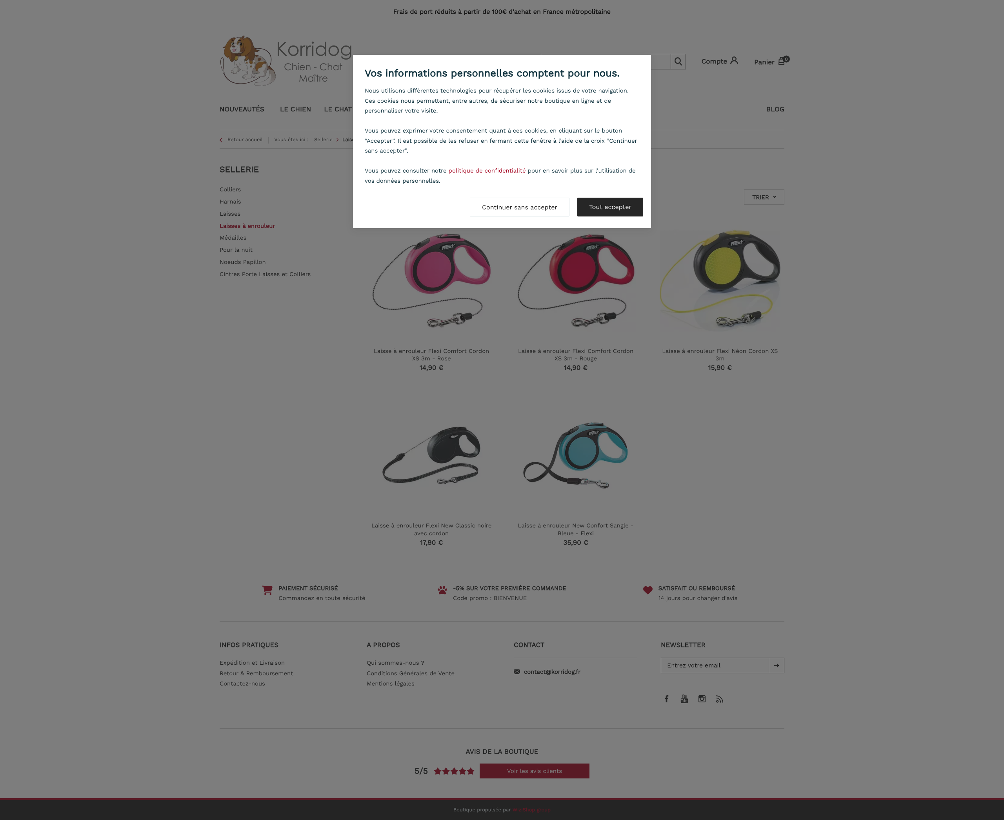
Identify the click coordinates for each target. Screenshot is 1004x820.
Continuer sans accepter (519, 207)
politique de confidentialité (487, 170)
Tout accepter (610, 207)
